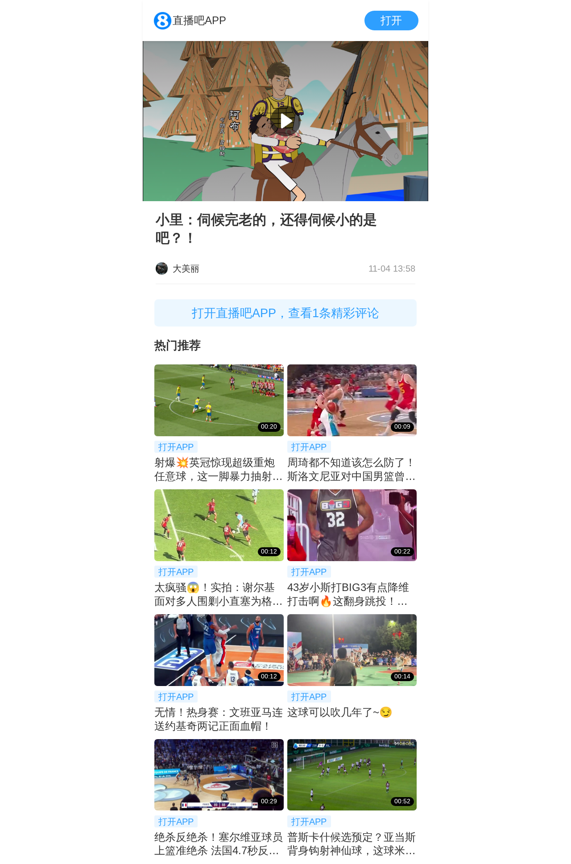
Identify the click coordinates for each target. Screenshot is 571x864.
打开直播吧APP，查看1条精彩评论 (285, 313)
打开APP (176, 447)
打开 (391, 20)
